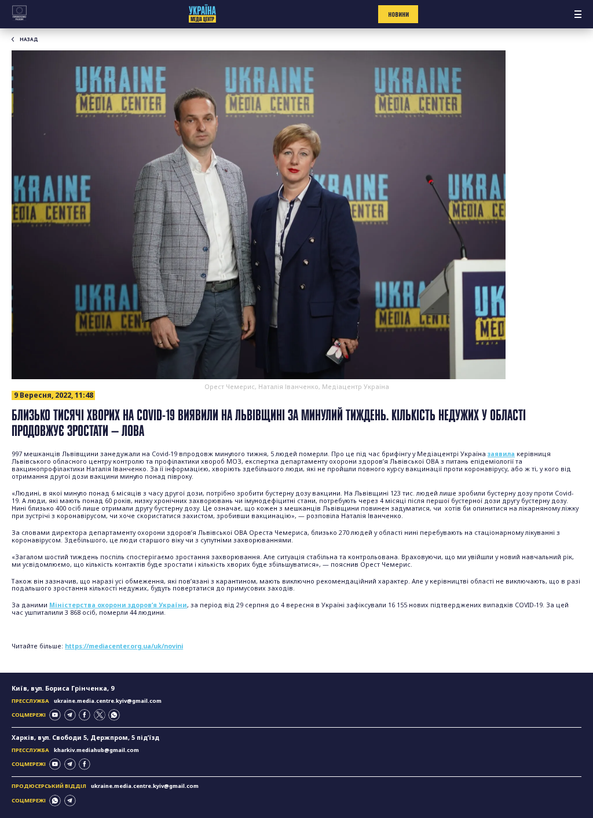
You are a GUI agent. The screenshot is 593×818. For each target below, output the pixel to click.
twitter (99, 715)
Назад (29, 39)
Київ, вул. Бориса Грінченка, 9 (63, 688)
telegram (70, 715)
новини (398, 14)
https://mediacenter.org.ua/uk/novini (124, 646)
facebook (84, 715)
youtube (55, 715)
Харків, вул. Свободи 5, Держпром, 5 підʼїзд (85, 737)
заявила (501, 454)
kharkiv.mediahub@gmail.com (96, 750)
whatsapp (114, 715)
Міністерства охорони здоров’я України (118, 605)
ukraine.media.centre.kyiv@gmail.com (108, 701)
